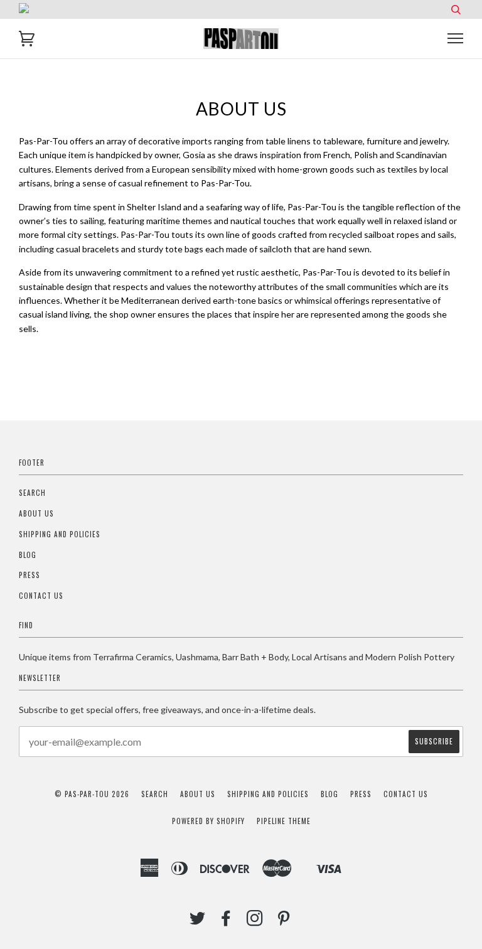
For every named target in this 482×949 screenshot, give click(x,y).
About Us (36, 513)
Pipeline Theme (284, 821)
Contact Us (41, 596)
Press (29, 575)
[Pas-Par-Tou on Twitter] (198, 921)
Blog (27, 555)
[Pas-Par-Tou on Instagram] (255, 921)
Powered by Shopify (208, 821)
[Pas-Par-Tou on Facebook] (226, 921)
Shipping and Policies (59, 534)
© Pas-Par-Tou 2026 (92, 794)
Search (32, 493)
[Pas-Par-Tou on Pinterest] (284, 921)
